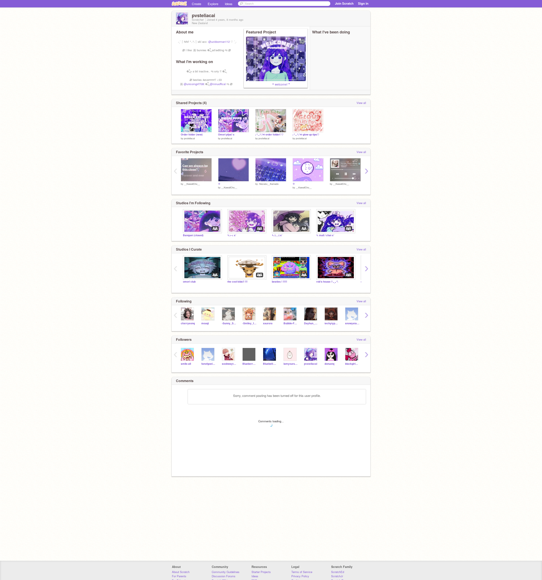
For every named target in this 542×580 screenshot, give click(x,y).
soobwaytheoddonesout (229, 364)
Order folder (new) (192, 134)
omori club (189, 281)
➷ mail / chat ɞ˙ (325, 235)
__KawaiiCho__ (192, 183)
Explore (213, 3)
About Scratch (180, 572)
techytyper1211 (332, 323)
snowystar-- (352, 323)
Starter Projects (261, 572)
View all (361, 103)
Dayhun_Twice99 (311, 323)
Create (196, 3)
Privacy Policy (300, 576)
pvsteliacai (189, 138)
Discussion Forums (223, 576)
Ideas (228, 3)
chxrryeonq (188, 323)
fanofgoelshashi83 (208, 364)
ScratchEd (337, 572)
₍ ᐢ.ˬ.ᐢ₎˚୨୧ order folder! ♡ (269, 134)
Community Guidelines (225, 572)
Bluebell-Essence (270, 364)
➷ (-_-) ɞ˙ (277, 235)
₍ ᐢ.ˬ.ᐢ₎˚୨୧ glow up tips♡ (306, 134)
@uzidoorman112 (219, 42)
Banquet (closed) (193, 235)
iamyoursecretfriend (290, 364)
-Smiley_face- (249, 323)
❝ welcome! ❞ (268, 84)
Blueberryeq (249, 364)
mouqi (205, 323)
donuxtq (329, 364)
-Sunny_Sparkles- (229, 323)
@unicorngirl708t (194, 84)
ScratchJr (337, 576)
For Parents (179, 576)
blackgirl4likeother (352, 364)
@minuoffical (218, 84)
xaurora (267, 323)
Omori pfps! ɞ (226, 134)
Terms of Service (301, 572)
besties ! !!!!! (279, 281)
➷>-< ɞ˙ (231, 235)
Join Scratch (344, 3)
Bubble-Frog (290, 323)
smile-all (186, 364)
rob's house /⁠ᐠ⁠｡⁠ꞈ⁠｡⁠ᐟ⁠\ (327, 281)
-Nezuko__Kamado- (269, 183)
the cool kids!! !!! (237, 281)
